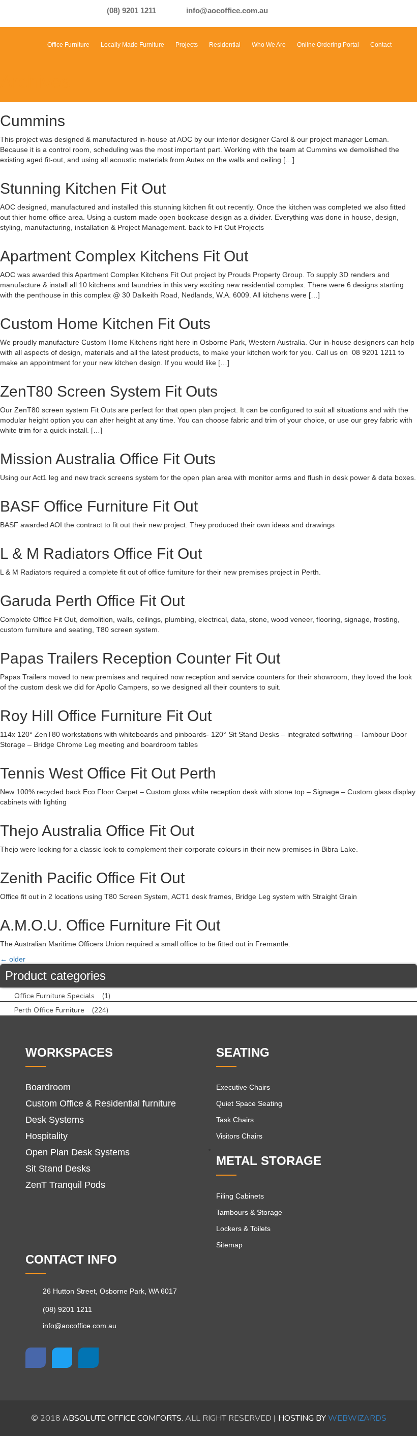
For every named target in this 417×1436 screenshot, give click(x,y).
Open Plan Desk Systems (77, 1152)
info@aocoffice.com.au (226, 10)
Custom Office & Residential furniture (100, 1103)
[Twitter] (62, 1358)
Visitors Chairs (239, 1136)
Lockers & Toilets (243, 1228)
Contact (381, 44)
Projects (186, 44)
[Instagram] (304, 13)
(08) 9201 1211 (130, 10)
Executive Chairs (243, 1087)
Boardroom (48, 1087)
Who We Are (269, 44)
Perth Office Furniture (49, 1010)
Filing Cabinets (240, 1196)
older (12, 959)
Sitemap (229, 1245)
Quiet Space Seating (249, 1103)
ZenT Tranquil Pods (65, 1185)
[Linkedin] (88, 1358)
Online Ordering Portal (328, 44)
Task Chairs (235, 1120)
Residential (225, 44)
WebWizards (357, 1418)
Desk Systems (54, 1120)
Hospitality (46, 1136)
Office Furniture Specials (54, 996)
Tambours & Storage (249, 1212)
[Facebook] (285, 13)
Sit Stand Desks (58, 1168)
